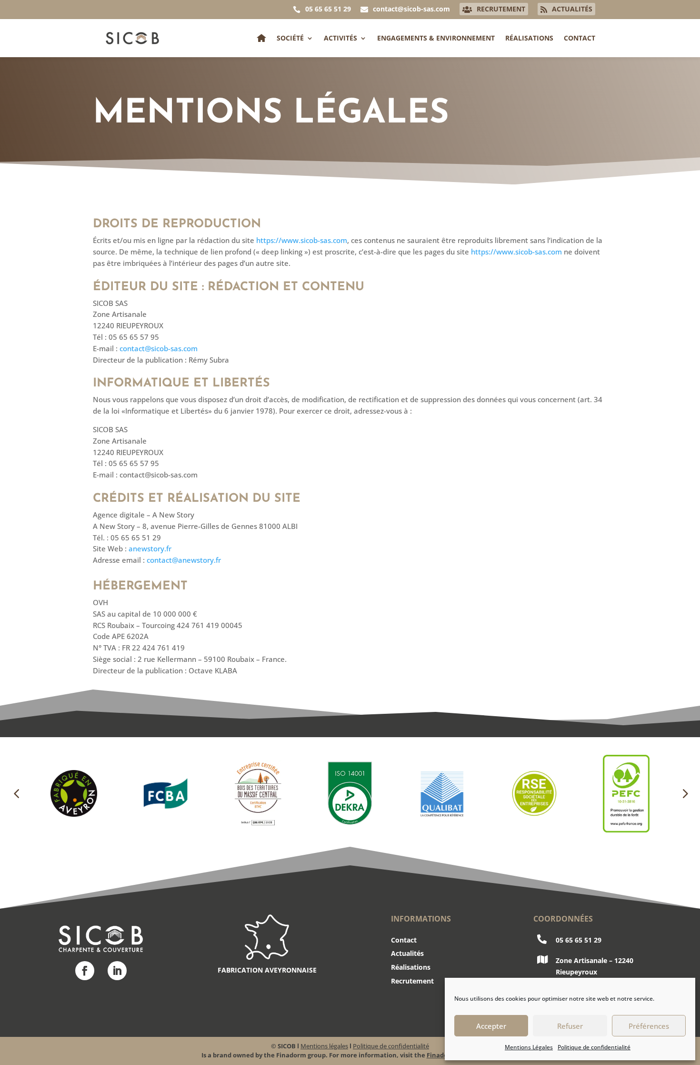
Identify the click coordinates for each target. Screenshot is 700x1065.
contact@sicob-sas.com (159, 348)
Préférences (649, 1026)
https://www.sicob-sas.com (301, 240)
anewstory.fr (150, 548)
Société (290, 37)
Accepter (491, 1026)
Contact (579, 37)
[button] (16, 793)
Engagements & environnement (436, 37)
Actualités (407, 953)
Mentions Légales (529, 1047)
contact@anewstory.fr (184, 560)
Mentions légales (324, 1046)
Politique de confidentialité (594, 1047)
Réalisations (529, 37)
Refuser (570, 1026)
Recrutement (412, 980)
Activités (340, 37)
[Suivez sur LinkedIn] (117, 970)
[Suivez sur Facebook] (84, 970)
